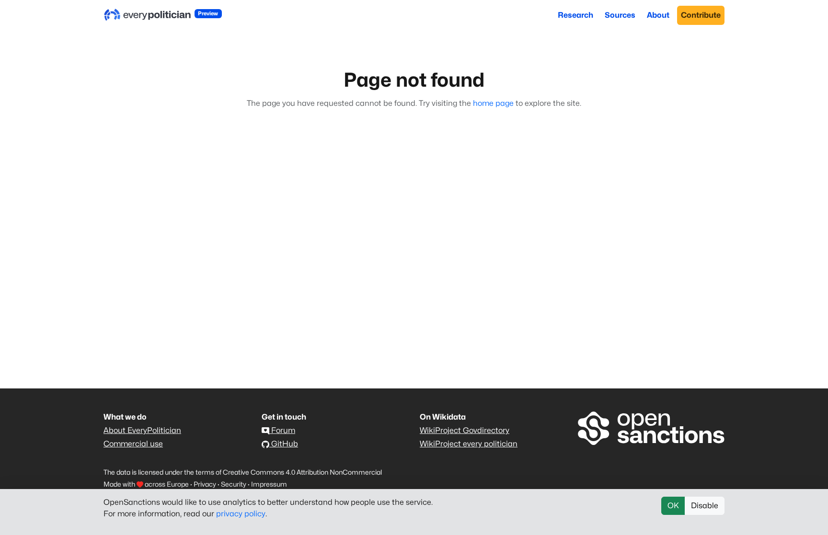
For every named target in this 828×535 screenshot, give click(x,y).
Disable (704, 505)
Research (575, 15)
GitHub (283, 443)
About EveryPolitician (142, 430)
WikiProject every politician (469, 443)
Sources (620, 15)
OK (673, 505)
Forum (282, 430)
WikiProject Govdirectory (464, 430)
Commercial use (133, 443)
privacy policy (240, 513)
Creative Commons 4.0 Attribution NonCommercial (302, 472)
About (658, 15)
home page (493, 103)
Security (233, 484)
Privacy (205, 484)
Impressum (269, 484)
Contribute (701, 15)
